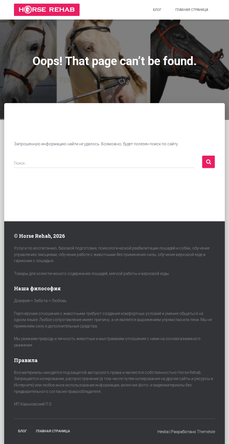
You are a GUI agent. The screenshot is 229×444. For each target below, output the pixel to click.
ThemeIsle (206, 431)
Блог (157, 10)
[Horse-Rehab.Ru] (47, 10)
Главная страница (191, 10)
